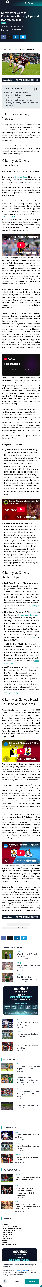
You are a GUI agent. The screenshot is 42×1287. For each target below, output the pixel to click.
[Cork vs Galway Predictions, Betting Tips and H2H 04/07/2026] (7, 1092)
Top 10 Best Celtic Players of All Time (27, 1147)
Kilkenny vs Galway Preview (16, 92)
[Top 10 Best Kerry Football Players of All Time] (7, 1067)
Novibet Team (16, 30)
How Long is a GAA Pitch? (27, 1105)
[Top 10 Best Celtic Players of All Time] (7, 1034)
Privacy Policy (22, 1270)
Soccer (19, 1031)
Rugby (19, 963)
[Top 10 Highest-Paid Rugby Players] (7, 966)
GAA (3, 23)
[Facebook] (22, 3)
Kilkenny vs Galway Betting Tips (18, 100)
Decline (16, 1282)
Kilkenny (26, 925)
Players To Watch (15, 97)
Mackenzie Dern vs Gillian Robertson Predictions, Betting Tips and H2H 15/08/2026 (26, 1191)
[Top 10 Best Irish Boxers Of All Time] (7, 1023)
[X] (29, 3)
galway (11, 925)
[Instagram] (25, 3)
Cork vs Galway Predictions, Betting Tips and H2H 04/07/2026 (28, 1093)
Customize (5, 1281)
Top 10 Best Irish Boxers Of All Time (27, 1136)
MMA (17, 1186)
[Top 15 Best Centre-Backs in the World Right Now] (7, 1178)
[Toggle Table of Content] (35, 89)
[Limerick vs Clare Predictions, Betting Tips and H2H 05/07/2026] (7, 1078)
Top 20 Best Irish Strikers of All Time (27, 1158)
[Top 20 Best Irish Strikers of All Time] (7, 1046)
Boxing (19, 1020)
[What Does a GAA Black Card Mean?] (7, 954)
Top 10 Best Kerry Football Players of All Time (28, 1067)
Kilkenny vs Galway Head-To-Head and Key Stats (21, 103)
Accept (32, 1281)
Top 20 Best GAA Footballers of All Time (27, 978)
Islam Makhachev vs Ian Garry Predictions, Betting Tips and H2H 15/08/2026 (27, 1206)
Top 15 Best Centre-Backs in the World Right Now (27, 1178)
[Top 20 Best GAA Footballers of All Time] (7, 977)
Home (4, 50)
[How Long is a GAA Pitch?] (7, 1106)
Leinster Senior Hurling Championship (15, 928)
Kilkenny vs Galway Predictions (18, 95)
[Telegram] (23, 37)
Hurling (18, 925)
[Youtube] (32, 3)
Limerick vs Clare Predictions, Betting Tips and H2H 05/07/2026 (27, 1079)
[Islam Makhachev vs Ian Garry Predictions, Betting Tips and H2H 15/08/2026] (7, 1205)
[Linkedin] (16, 37)
